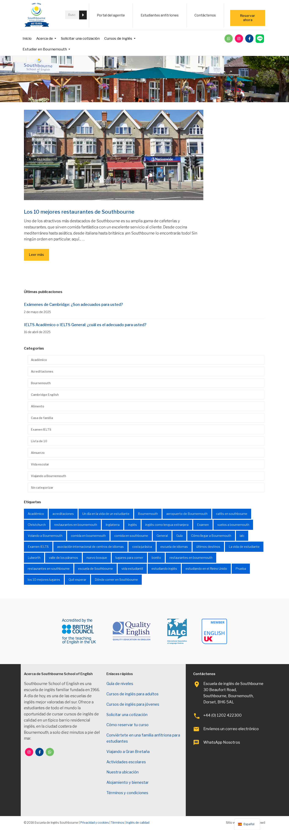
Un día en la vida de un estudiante (105, 514)
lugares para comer (129, 558)
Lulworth (34, 558)
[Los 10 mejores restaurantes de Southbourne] (113, 154)
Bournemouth (41, 383)
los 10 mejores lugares (44, 580)
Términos (117, 822)
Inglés (132, 525)
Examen (203, 525)
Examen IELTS (41, 429)
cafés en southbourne (231, 514)
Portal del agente (111, 15)
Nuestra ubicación (122, 772)
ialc (242, 536)
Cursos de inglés (118, 38)
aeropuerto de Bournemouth (187, 514)
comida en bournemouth (88, 536)
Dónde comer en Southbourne (116, 580)
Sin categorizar (42, 487)
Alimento (37, 406)
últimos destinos (208, 547)
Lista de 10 (39, 441)
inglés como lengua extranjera (167, 525)
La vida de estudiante (244, 547)
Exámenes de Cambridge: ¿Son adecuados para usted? (73, 304)
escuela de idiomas (174, 547)
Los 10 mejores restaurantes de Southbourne (79, 212)
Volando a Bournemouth (45, 536)
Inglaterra (113, 525)
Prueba (240, 569)
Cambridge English (45, 394)
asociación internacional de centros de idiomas (90, 547)
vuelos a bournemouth (233, 525)
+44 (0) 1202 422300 (222, 715)
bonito (156, 558)
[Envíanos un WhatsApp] (228, 38)
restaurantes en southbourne (49, 569)
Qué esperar (77, 580)
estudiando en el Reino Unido (206, 569)
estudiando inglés (164, 569)
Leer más (36, 255)
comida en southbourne (131, 536)
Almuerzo (38, 452)
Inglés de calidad (137, 822)
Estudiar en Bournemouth (45, 49)
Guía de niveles (119, 683)
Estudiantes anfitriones (160, 15)
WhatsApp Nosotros (221, 742)
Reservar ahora (247, 18)
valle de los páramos (63, 558)
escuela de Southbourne (95, 569)
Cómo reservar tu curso (127, 725)
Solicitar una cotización (80, 38)
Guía (179, 536)
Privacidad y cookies (94, 822)
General (162, 536)
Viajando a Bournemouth (48, 476)
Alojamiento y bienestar (127, 782)
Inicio (27, 38)
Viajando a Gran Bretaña (128, 751)
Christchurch (37, 525)
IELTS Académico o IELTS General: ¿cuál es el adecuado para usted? (85, 325)
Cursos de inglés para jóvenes (132, 704)
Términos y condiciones (127, 793)
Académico (39, 360)
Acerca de (44, 38)
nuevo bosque (97, 558)
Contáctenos (205, 15)
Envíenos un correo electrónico (231, 729)
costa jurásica (142, 547)
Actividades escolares (126, 762)
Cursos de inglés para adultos (132, 694)
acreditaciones (63, 514)
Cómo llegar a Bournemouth (211, 536)
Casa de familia (42, 418)
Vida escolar (40, 464)
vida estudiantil (132, 569)
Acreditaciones (42, 371)
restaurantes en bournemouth (75, 525)
